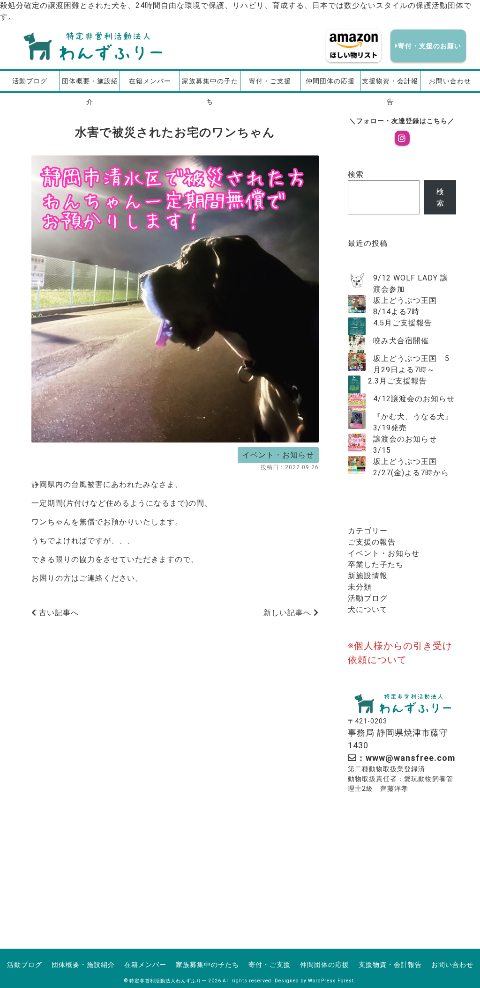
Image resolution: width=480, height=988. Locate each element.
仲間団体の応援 (330, 81)
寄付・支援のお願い (429, 46)
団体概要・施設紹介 (90, 85)
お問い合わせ (450, 81)
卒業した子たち (376, 564)
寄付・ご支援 (270, 81)
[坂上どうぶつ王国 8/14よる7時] (357, 304)
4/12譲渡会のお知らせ (414, 398)
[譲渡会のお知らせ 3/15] (357, 442)
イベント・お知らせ (278, 454)
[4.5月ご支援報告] (357, 326)
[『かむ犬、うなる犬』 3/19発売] (357, 420)
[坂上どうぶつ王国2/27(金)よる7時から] (357, 465)
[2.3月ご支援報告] (354, 384)
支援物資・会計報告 (390, 85)
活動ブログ (29, 81)
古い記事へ (58, 612)
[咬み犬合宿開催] (357, 344)
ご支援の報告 (372, 542)
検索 (356, 174)
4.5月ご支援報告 (402, 322)
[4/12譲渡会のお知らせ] (357, 402)
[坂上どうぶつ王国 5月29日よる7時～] (357, 362)
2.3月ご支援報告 (397, 380)
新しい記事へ (288, 612)
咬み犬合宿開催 (401, 340)
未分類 (360, 586)
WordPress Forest (331, 980)
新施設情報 (368, 575)
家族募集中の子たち (210, 85)
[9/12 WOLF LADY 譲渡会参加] (357, 281)
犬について (368, 609)
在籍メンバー (150, 81)
